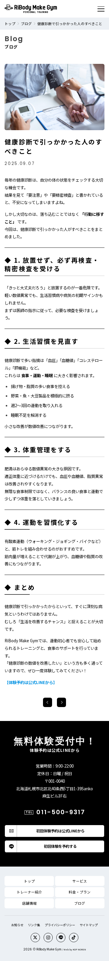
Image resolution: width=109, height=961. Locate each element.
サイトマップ (89, 925)
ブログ (26, 23)
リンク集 (34, 925)
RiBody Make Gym (48, 949)
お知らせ (17, 925)
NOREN (82, 949)
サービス (79, 881)
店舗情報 (29, 903)
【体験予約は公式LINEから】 (31, 682)
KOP (75, 949)
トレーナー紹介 (29, 891)
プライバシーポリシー (60, 925)
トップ (10, 23)
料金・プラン (80, 891)
